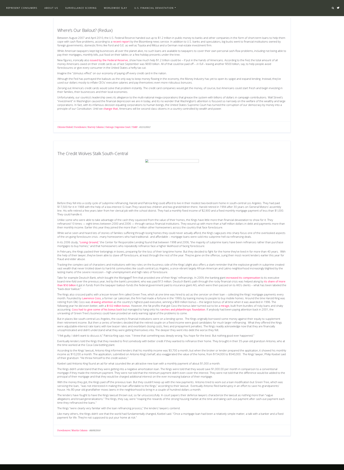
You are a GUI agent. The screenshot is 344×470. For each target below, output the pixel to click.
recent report (121, 41)
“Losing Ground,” (89, 242)
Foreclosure (80, 127)
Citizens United (65, 127)
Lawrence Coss (91, 298)
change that (110, 108)
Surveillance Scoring (81, 7)
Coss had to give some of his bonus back (97, 309)
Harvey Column (96, 127)
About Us (51, 7)
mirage (225, 305)
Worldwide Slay (115, 7)
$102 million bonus (118, 305)
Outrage (109, 127)
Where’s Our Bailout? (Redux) (85, 30)
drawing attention (102, 302)
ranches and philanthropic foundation (182, 309)
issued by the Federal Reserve (109, 60)
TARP (134, 127)
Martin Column (79, 430)
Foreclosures (63, 430)
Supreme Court (122, 127)
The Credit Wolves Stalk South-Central (92, 153)
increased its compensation (243, 277)
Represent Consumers (21, 7)
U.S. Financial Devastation (154, 7)
